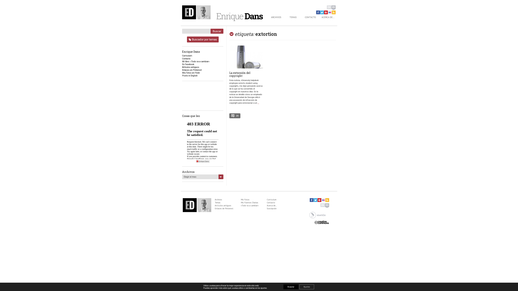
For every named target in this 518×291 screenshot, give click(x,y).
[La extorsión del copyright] (246, 57)
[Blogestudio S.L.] (317, 214)
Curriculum (187, 55)
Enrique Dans (204, 161)
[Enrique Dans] (197, 12)
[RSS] (334, 12)
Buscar (217, 31)
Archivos (276, 17)
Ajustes (307, 287)
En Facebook (188, 64)
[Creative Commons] (321, 222)
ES (333, 7)
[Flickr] (330, 12)
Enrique (239, 16)
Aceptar (290, 287)
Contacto (310, 17)
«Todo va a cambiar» (249, 205)
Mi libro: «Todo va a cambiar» (195, 61)
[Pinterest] (326, 12)
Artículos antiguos (190, 67)
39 (237, 115)
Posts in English (189, 75)
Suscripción (272, 208)
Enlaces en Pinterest (192, 70)
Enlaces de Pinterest (224, 208)
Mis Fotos (245, 199)
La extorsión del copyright (239, 74)
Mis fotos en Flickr (191, 73)
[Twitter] (322, 12)
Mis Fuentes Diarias (249, 202)
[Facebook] (318, 12)
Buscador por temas (204, 39)
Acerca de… (328, 17)
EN (329, 7)
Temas (293, 17)
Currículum (271, 199)
